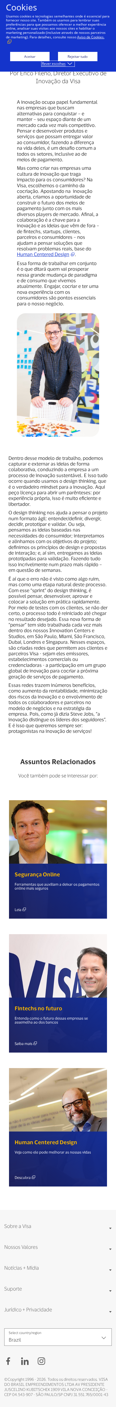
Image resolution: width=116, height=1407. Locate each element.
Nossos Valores (21, 1247)
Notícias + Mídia (21, 1268)
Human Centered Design (43, 254)
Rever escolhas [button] (54, 63)
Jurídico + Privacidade (28, 1309)
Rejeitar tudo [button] (78, 56)
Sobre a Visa (17, 1226)
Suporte (13, 1288)
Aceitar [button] (29, 56)
